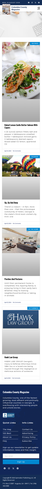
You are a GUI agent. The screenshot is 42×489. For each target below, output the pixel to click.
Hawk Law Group (11, 357)
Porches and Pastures (13, 279)
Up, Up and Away (11, 202)
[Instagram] (32, 2)
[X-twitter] (35, 2)
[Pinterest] (38, 2)
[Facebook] (28, 2)
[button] (38, 8)
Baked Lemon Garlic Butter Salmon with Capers (20, 126)
